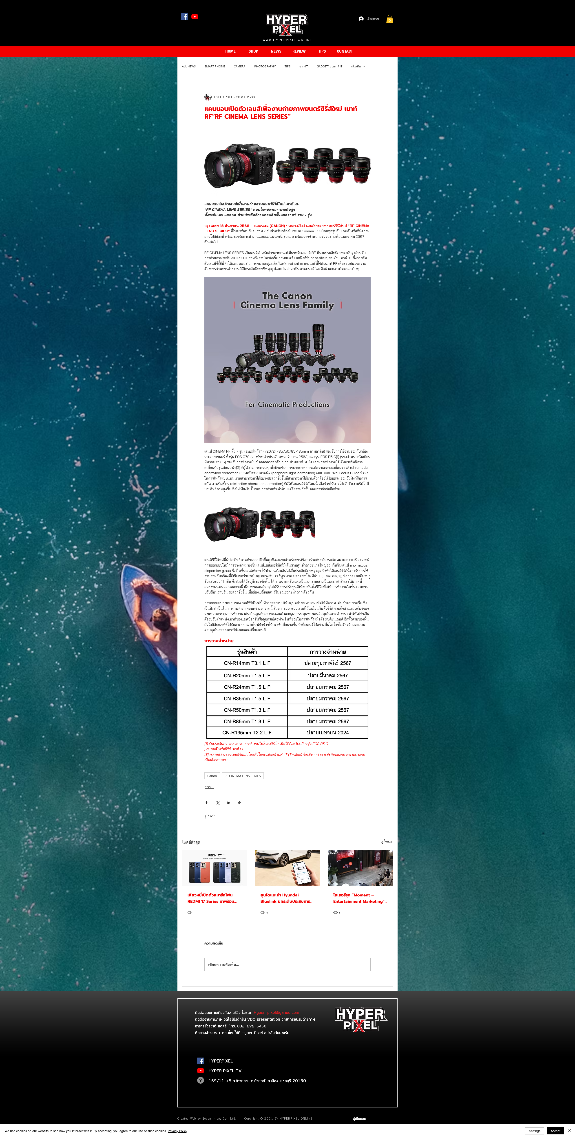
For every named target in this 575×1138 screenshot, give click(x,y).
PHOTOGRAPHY (265, 66)
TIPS (287, 66)
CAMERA (239, 66)
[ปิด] (569, 1130)
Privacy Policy (177, 1131)
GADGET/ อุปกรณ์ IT (329, 66)
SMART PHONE (215, 66)
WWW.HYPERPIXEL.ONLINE (287, 39)
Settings (534, 1131)
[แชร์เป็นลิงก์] (239, 802)
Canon (212, 776)
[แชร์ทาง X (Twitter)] (217, 802)
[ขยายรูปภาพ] (231, 524)
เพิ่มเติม (356, 66)
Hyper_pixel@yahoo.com (276, 1012)
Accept (555, 1131)
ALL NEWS (189, 66)
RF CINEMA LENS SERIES (243, 776)
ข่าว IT (303, 66)
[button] (389, 19)
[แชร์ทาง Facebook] (206, 802)
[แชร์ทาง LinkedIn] (228, 802)
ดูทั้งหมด (387, 841)
